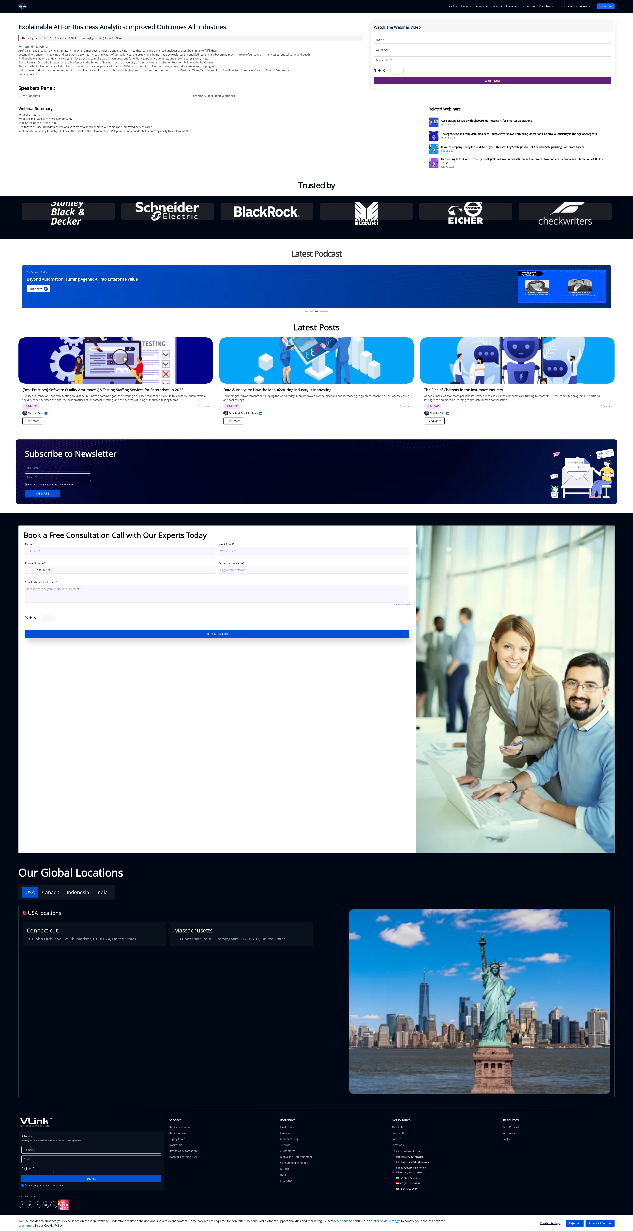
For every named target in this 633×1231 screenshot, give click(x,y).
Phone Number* (35, 563)
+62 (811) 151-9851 (409, 1183)
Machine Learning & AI (183, 1157)
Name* (29, 544)
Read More (32, 421)
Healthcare (287, 1127)
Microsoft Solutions (503, 6)
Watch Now (492, 81)
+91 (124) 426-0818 (409, 1177)
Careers (396, 1139)
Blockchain (175, 1145)
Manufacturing (289, 1139)
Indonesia (78, 892)
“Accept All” (340, 1221)
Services (480, 6)
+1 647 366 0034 (408, 1188)
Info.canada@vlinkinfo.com (411, 1167)
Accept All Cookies (600, 1223)
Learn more (26, 1225)
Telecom (285, 1145)
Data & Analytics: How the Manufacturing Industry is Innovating (277, 390)
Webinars (509, 1133)
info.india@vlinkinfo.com (409, 1156)
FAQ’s (506, 1139)
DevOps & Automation (183, 1151)
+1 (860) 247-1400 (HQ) (411, 1172)
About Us (564, 6)
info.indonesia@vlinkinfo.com (412, 1162)
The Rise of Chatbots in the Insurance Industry (463, 390)
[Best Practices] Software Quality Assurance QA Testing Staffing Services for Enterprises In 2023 (102, 390)
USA (30, 892)
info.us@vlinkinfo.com (408, 1151)
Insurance (286, 1180)
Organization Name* (231, 563)
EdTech (284, 1169)
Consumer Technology (294, 1163)
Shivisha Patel (35, 413)
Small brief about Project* (41, 582)
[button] (28, 569)
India (102, 892)
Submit (91, 1178)
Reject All (574, 1223)
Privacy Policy (66, 484)
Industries (526, 6)
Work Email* (226, 544)
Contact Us (606, 6)
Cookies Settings (550, 1223)
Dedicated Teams (179, 1127)
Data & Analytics (179, 1133)
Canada (51, 892)
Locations (398, 1145)
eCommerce (287, 1151)
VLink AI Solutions (458, 6)
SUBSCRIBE (42, 493)
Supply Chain (177, 1139)
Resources (582, 6)
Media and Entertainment (296, 1157)
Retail (283, 1174)
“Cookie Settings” (388, 1221)
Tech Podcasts (512, 1127)
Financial (285, 1133)
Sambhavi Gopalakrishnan (243, 413)
